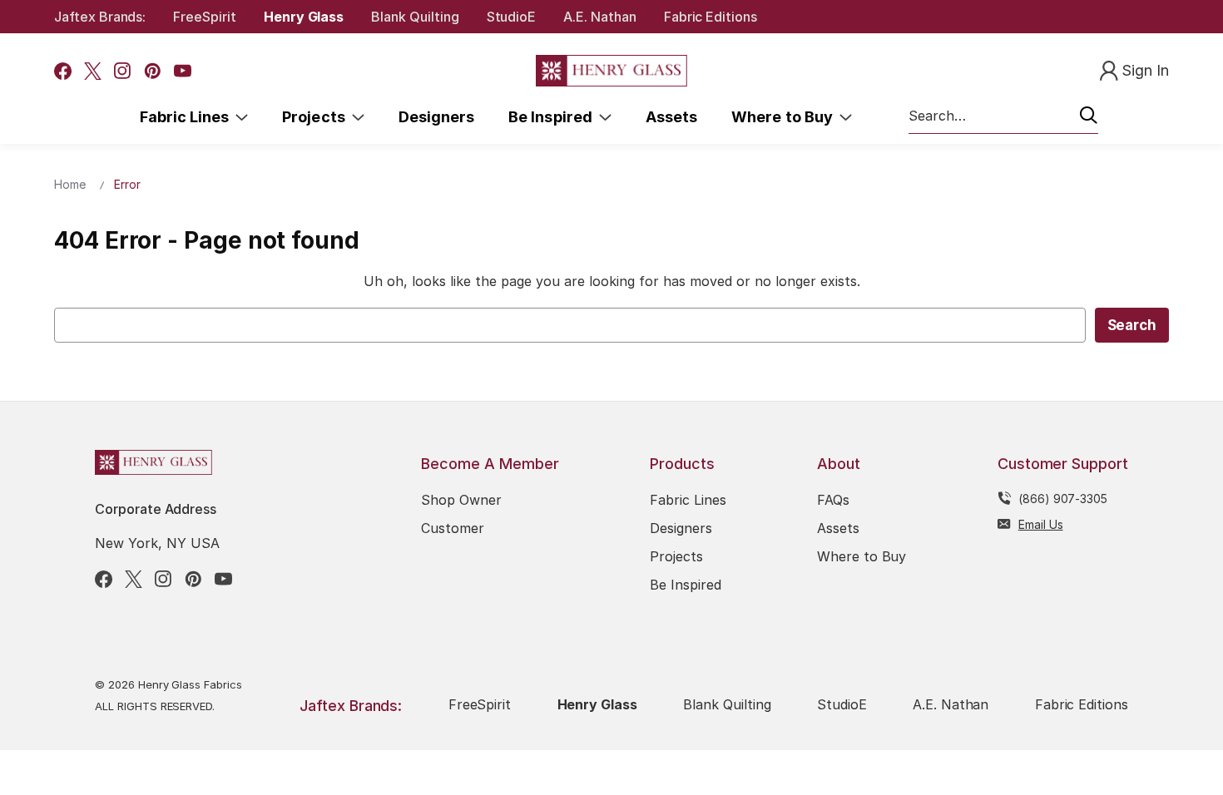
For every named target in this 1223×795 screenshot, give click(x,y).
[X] (93, 71)
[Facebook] (63, 71)
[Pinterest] (152, 71)
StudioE (512, 16)
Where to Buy (785, 117)
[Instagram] (122, 71)
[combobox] (1003, 116)
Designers (436, 117)
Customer (452, 528)
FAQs (833, 499)
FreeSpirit (204, 16)
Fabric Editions (710, 16)
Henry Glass (304, 16)
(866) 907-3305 (1062, 498)
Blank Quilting (414, 16)
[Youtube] (182, 71)
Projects (317, 117)
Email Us (1040, 524)
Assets (671, 117)
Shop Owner (461, 499)
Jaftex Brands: (100, 16)
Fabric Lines (188, 117)
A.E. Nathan (599, 16)
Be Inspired (553, 117)
